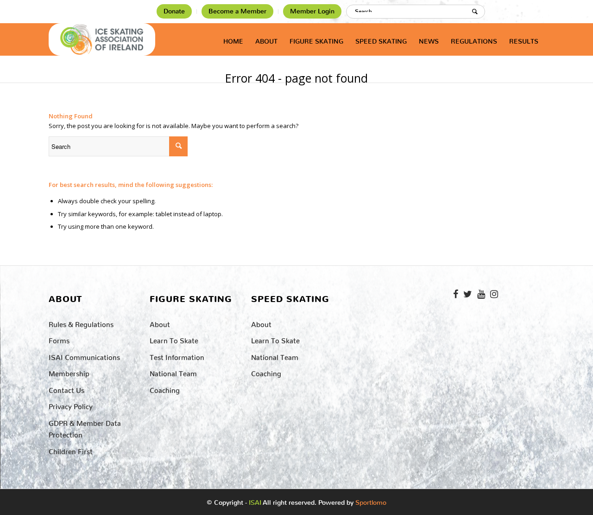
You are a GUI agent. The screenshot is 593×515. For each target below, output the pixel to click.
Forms (59, 338)
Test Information (177, 355)
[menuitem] (174, 11)
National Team (173, 371)
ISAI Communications (84, 355)
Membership (69, 371)
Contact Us (66, 388)
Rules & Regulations (81, 322)
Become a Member (237, 11)
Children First (71, 449)
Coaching (165, 388)
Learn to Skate (174, 338)
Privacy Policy (71, 404)
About (160, 322)
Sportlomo (370, 500)
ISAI (255, 502)
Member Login (312, 11)
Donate (174, 11)
